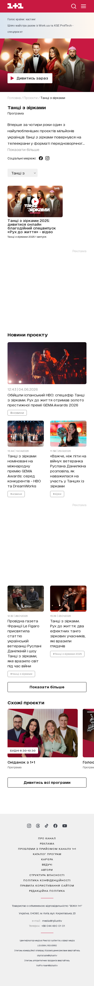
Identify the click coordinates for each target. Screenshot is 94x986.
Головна (14, 97)
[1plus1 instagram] (29, 826)
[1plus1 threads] (38, 826)
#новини (17, 412)
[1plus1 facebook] (55, 826)
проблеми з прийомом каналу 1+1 (47, 848)
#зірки (57, 493)
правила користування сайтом (47, 885)
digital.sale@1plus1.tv (47, 955)
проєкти (31, 97)
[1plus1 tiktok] (46, 826)
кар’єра (47, 859)
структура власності (47, 874)
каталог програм (47, 853)
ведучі (47, 864)
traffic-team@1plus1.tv (47, 965)
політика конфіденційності (47, 880)
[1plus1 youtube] (64, 825)
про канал (47, 838)
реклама (47, 843)
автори (47, 869)
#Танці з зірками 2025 (67, 653)
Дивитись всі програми (47, 782)
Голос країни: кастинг (22, 19)
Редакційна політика (47, 890)
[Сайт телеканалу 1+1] (15, 6)
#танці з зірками (21, 673)
